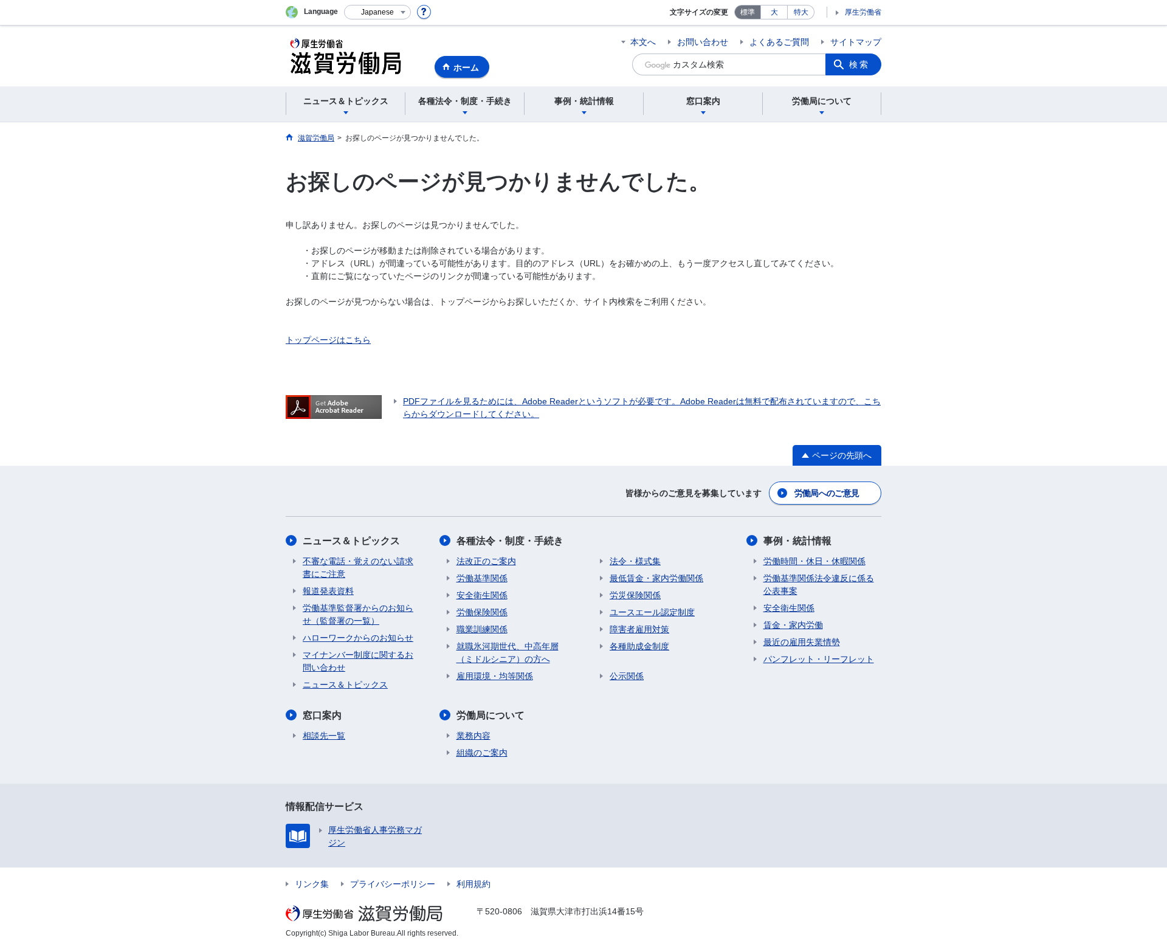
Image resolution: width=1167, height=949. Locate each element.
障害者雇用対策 (639, 629)
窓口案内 (322, 715)
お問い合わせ (702, 42)
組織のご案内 (482, 752)
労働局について (490, 715)
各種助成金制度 (639, 646)
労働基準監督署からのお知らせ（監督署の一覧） (358, 614)
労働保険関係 (482, 612)
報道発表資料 (328, 591)
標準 (747, 12)
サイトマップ (855, 42)
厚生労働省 (863, 12)
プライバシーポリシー (392, 884)
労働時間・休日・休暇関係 (814, 561)
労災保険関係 (635, 595)
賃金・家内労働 (793, 625)
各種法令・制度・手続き (509, 541)
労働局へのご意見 (826, 493)
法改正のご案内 (486, 561)
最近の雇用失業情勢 (801, 642)
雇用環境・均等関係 (494, 676)
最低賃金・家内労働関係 (656, 578)
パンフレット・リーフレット (818, 659)
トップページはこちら (328, 340)
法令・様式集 (635, 561)
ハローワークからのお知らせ (358, 638)
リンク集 (312, 884)
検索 (859, 64)
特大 (801, 12)
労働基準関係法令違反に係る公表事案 (818, 584)
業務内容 (473, 735)
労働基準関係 (482, 578)
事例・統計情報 (797, 541)
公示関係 (627, 676)
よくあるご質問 (779, 42)
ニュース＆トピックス (351, 541)
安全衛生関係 (482, 595)
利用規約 (473, 884)
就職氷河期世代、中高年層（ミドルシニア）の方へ (507, 652)
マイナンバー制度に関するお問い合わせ (358, 661)
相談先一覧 (324, 735)
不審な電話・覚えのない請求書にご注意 (358, 567)
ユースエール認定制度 (652, 612)
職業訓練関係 (482, 629)
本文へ (643, 42)
